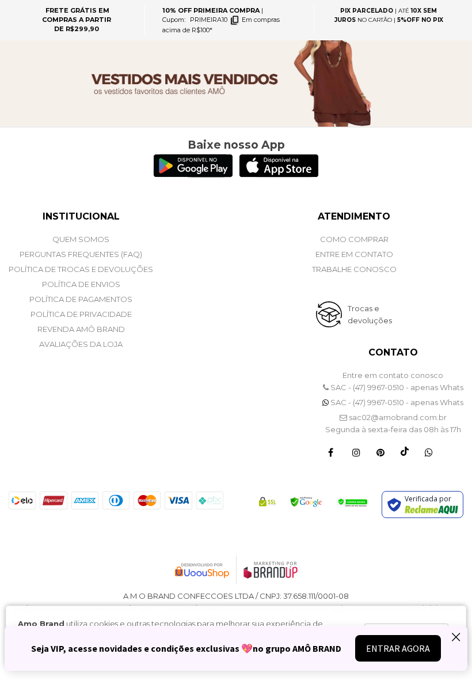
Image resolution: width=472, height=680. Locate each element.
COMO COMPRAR (354, 239)
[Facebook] (330, 452)
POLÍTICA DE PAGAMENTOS (80, 299)
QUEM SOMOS (80, 239)
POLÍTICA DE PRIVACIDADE (81, 314)
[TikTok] (404, 452)
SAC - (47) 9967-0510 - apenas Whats (396, 387)
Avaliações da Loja (81, 344)
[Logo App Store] (279, 173)
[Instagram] (356, 452)
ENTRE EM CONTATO (354, 254)
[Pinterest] (380, 452)
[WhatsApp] (428, 452)
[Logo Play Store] (193, 173)
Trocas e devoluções (370, 314)
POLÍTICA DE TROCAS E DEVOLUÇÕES (81, 269)
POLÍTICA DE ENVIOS (81, 284)
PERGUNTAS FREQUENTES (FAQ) (81, 254)
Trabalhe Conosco (354, 269)
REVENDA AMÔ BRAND (81, 329)
